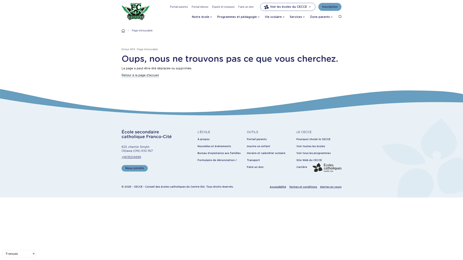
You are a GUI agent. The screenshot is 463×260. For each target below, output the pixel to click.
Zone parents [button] (320, 17)
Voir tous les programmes (313, 153)
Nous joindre (134, 168)
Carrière (301, 167)
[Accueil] (136, 11)
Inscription (330, 6)
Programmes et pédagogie (237, 17)
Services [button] (296, 17)
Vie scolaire (273, 17)
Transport (253, 160)
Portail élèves (200, 6)
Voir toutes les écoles (310, 146)
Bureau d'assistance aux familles (219, 153)
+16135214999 (131, 157)
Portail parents (179, 6)
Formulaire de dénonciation (216, 160)
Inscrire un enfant (258, 146)
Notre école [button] (200, 17)
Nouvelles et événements (214, 146)
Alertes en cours (330, 186)
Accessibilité (278, 186)
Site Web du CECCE (309, 160)
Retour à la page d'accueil (140, 75)
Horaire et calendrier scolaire (266, 153)
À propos (203, 139)
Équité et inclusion (223, 6)
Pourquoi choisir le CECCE (313, 139)
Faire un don (246, 6)
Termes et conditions (303, 186)
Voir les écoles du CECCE (288, 6)
